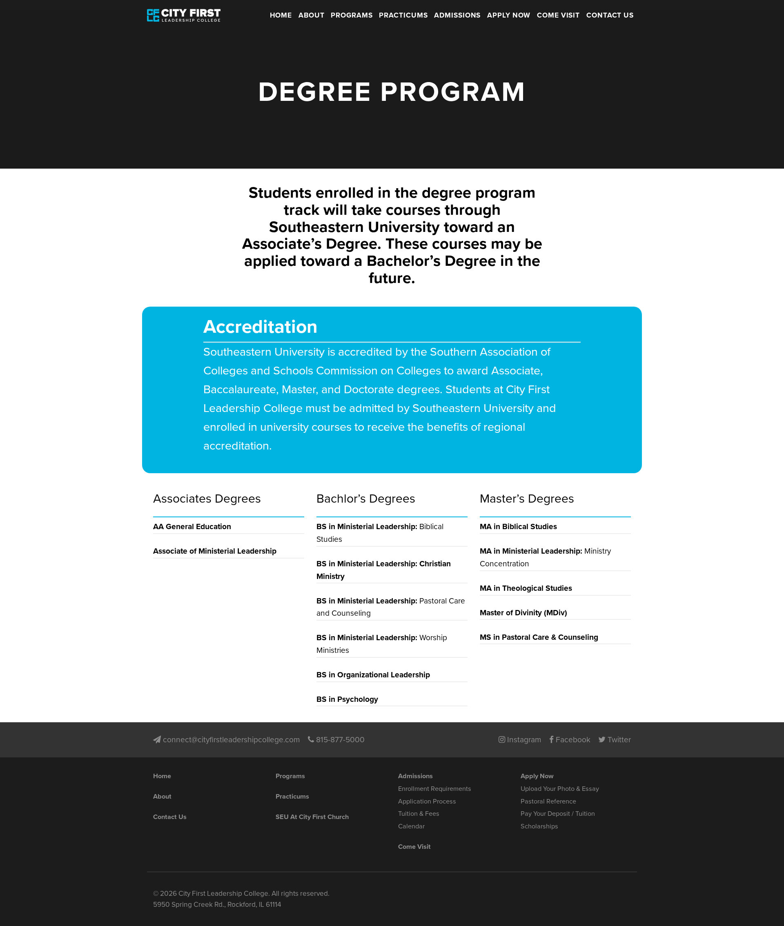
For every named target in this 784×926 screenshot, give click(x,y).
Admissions (457, 15)
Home (281, 15)
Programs (352, 15)
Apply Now (509, 15)
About (311, 15)
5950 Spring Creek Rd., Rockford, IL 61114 (217, 904)
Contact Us (610, 15)
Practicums (403, 15)
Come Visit (558, 15)
